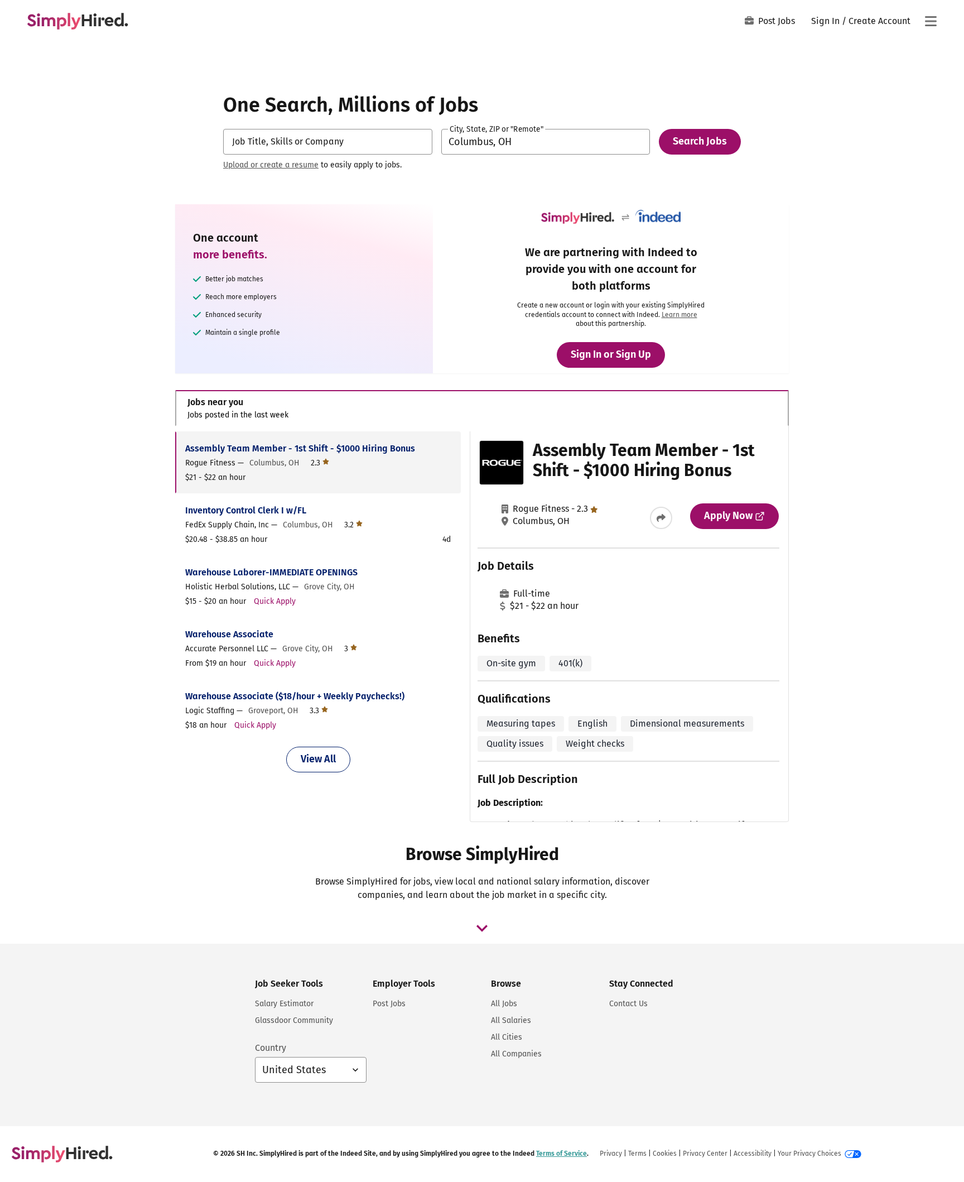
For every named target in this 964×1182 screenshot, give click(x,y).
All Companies (516, 1054)
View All (318, 759)
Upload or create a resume (271, 165)
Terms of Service (561, 1153)
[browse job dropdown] (482, 928)
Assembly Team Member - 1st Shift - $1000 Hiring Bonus (300, 448)
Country (270, 1047)
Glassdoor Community (294, 1020)
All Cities (506, 1037)
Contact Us (628, 1003)
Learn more (679, 315)
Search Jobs (700, 141)
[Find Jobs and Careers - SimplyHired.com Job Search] (77, 21)
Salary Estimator (284, 1003)
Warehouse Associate (229, 634)
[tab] (482, 408)
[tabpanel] (481, 626)
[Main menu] (930, 21)
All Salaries (511, 1020)
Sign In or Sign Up (611, 354)
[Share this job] (661, 518)
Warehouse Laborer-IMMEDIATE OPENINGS (271, 572)
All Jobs (504, 1003)
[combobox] (327, 142)
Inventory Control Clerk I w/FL (245, 510)
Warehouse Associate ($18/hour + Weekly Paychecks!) (294, 696)
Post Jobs (776, 21)
